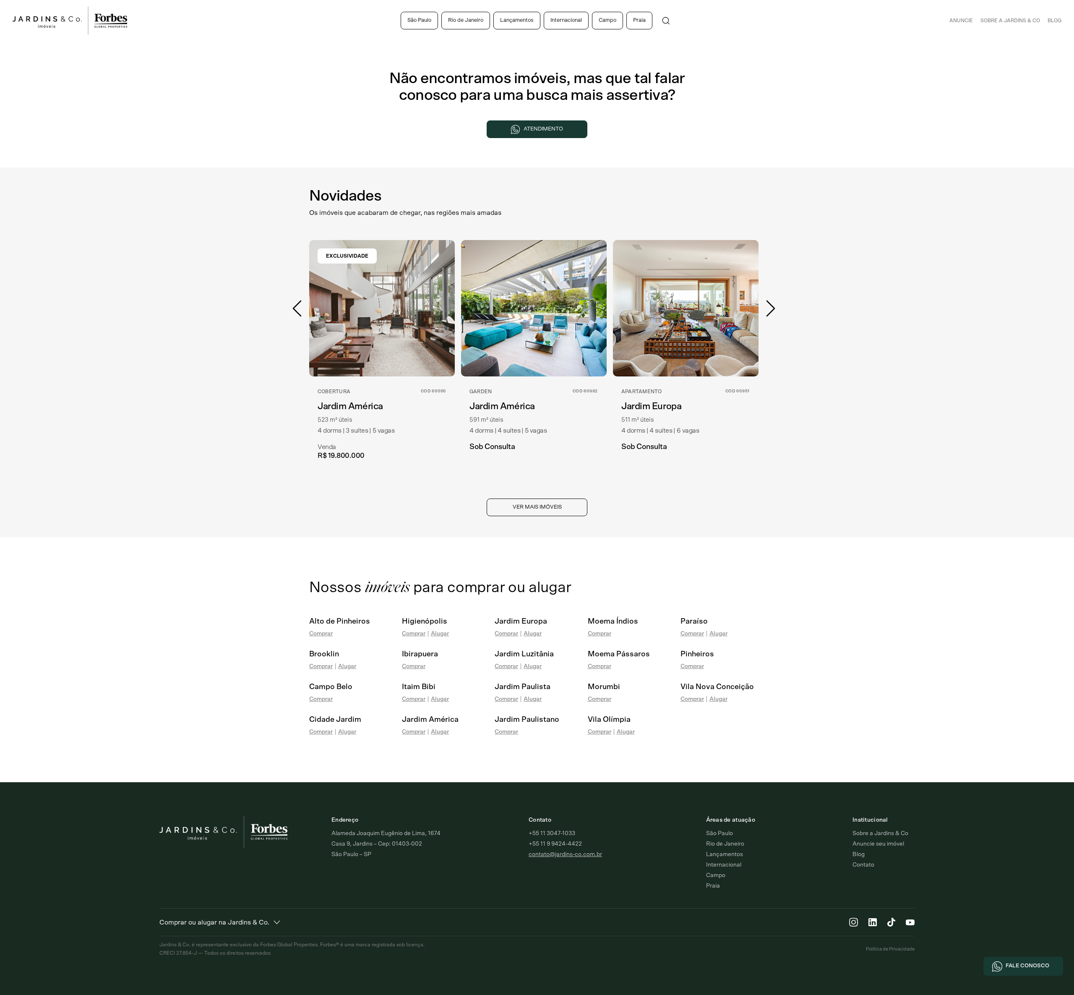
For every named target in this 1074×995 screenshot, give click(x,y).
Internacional (566, 20)
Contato (863, 865)
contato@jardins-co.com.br (565, 854)
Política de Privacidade (890, 949)
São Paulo (419, 20)
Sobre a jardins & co (1010, 20)
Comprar (321, 634)
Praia (639, 20)
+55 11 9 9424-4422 (555, 844)
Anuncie (961, 20)
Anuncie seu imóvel (878, 844)
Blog (1054, 20)
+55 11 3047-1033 (552, 833)
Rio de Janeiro (465, 20)
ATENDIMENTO (543, 129)
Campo (607, 20)
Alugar (440, 634)
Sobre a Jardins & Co (880, 833)
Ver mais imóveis (537, 507)
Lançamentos (517, 20)
